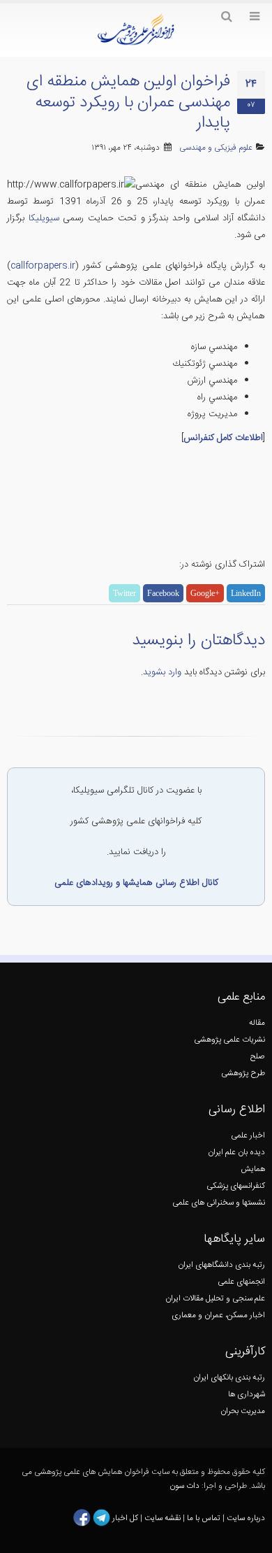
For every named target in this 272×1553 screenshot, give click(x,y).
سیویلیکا (44, 218)
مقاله (257, 1023)
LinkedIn (246, 593)
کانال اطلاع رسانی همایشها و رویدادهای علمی (136, 883)
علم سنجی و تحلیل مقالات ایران (215, 1298)
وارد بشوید (162, 672)
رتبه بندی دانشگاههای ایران (221, 1265)
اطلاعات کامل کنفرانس (223, 438)
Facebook (163, 593)
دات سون (184, 1486)
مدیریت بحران (242, 1411)
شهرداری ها (246, 1394)
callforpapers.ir (42, 266)
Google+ (205, 593)
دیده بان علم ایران (236, 1152)
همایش (253, 1169)
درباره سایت (246, 1517)
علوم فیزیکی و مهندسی (215, 148)
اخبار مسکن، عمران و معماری (218, 1315)
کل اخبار (125, 1517)
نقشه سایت (163, 1517)
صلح (257, 1056)
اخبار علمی (248, 1135)
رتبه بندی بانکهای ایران (229, 1377)
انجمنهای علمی (241, 1282)
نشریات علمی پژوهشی (229, 1040)
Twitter (124, 593)
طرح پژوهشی (243, 1073)
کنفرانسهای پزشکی (235, 1186)
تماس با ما (202, 1517)
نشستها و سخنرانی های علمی (218, 1203)
